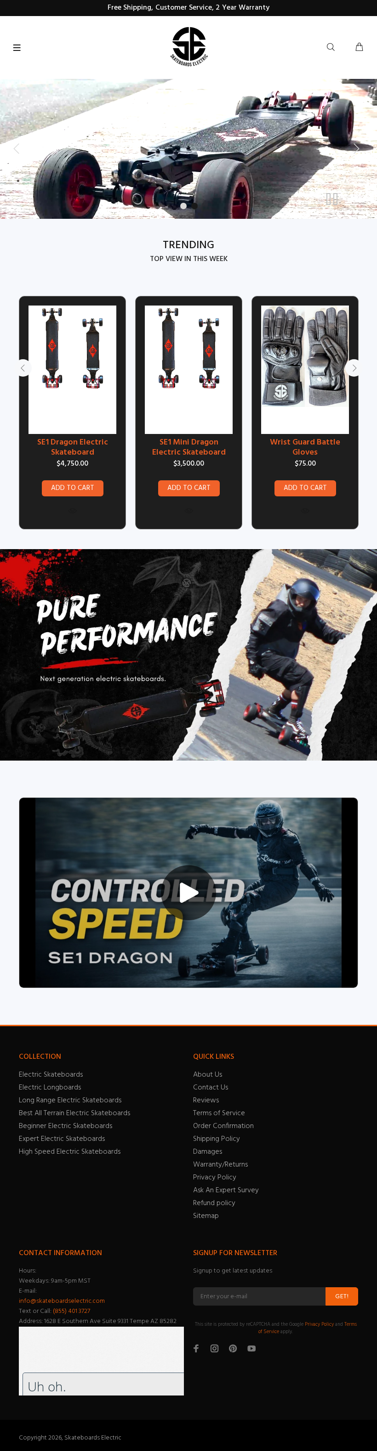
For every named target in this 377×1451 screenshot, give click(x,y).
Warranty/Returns (220, 1165)
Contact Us (210, 1088)
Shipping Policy (216, 1139)
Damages (207, 1152)
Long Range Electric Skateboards (70, 1100)
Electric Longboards (50, 1088)
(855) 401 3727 (71, 1311)
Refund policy (214, 1203)
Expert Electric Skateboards (62, 1139)
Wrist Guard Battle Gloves (305, 448)
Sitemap (206, 1216)
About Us (207, 1075)
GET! (341, 1296)
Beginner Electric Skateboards (65, 1126)
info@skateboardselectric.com (62, 1301)
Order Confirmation (223, 1126)
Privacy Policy (214, 1178)
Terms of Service (219, 1113)
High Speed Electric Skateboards (69, 1152)
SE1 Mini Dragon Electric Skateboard (189, 448)
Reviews (206, 1100)
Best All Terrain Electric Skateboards (74, 1113)
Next (354, 368)
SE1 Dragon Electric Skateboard (72, 448)
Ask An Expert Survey (226, 1190)
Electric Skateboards (51, 1075)
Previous (23, 368)
